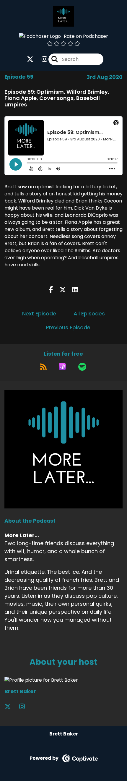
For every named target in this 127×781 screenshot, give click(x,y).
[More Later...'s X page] (30, 59)
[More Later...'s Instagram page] (41, 59)
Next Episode (39, 313)
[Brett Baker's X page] (11, 706)
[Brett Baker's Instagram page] (25, 706)
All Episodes (89, 313)
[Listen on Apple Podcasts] (62, 366)
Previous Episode (68, 327)
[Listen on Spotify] (82, 366)
